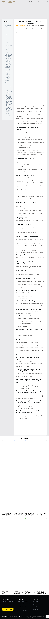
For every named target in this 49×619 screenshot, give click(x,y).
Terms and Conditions (40, 616)
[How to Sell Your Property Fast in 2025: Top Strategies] (42, 554)
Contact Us (27, 616)
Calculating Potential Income (9, 36)
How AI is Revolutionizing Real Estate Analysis (30, 592)
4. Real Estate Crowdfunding (7, 67)
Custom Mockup (36, 607)
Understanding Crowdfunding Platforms (8, 70)
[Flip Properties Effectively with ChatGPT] (7, 554)
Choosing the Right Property (8, 33)
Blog (34, 604)
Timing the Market (9, 52)
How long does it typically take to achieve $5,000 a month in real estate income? (9, 109)
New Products (36, 601)
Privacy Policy (28, 617)
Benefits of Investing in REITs (9, 61)
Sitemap (32, 617)
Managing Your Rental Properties (9, 39)
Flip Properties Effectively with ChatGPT (6, 592)
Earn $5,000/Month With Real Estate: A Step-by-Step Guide (29, 514)
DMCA (31, 616)
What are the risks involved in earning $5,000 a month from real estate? (9, 103)
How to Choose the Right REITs (8, 64)
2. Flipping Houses (7, 43)
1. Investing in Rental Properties (8, 30)
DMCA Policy (35, 609)
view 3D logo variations (30, 124)
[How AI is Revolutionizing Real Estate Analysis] (30, 554)
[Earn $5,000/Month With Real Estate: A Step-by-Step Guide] (30, 476)
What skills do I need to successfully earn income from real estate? (9, 115)
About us (35, 602)
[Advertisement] (24, 10)
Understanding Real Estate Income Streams (8, 26)
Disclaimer (34, 616)
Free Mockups (23, 1)
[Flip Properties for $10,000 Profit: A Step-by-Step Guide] (7, 476)
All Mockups (31, 1)
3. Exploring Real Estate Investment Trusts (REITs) (8, 55)
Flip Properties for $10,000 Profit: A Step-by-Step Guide (6, 514)
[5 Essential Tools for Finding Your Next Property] (19, 476)
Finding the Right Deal (9, 46)
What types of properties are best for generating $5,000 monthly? (9, 90)
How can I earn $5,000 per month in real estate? (9, 85)
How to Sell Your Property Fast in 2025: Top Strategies (41, 592)
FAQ (6, 82)
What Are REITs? (9, 58)
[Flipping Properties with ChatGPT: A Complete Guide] (42, 476)
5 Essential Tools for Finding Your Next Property (18, 514)
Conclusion (7, 80)
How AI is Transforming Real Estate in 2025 (18, 592)
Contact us (35, 606)
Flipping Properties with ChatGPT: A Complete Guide (41, 514)
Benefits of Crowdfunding (8, 74)
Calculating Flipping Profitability (8, 49)
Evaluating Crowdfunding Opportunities (8, 77)
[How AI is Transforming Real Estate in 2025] (19, 554)
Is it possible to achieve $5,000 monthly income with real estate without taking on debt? (9, 97)
